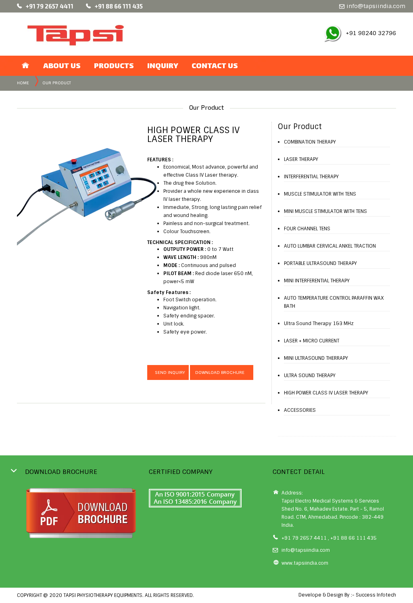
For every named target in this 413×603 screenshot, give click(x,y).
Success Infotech (376, 595)
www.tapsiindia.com (305, 563)
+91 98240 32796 (371, 33)
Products (114, 65)
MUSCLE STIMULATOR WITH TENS (320, 194)
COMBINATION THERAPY (310, 142)
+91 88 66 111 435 (119, 6)
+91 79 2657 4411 (49, 6)
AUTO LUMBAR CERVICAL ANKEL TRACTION (330, 246)
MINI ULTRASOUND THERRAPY (316, 358)
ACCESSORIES (300, 410)
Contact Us (215, 65)
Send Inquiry (168, 372)
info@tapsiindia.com (375, 6)
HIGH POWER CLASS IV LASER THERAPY (326, 393)
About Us (62, 65)
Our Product (56, 83)
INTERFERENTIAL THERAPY (311, 176)
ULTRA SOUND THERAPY (310, 375)
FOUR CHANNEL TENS (307, 228)
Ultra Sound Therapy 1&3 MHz (319, 323)
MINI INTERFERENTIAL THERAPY (317, 281)
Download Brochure (221, 372)
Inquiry (162, 65)
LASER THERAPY (301, 159)
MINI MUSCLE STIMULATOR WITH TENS (325, 211)
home (23, 83)
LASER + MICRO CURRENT (311, 341)
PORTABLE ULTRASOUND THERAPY (320, 263)
